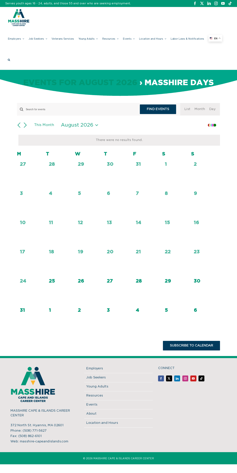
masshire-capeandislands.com (44, 441)
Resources (94, 395)
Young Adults (97, 386)
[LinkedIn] (177, 378)
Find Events (158, 109)
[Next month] (25, 125)
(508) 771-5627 (34, 430)
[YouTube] (193, 378)
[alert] (119, 140)
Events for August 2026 (80, 82)
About (91, 413)
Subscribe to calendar (191, 345)
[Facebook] (161, 378)
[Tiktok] (201, 378)
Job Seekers (96, 377)
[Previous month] (19, 125)
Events (91, 404)
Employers (94, 368)
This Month (44, 125)
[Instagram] (185, 378)
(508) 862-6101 (30, 436)
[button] (9, 59)
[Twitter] (169, 378)
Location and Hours (102, 423)
